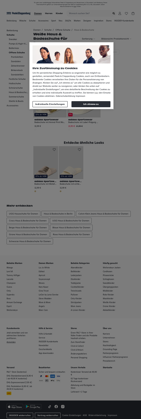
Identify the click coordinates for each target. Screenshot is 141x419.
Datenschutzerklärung (65, 96)
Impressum (80, 96)
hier (96, 93)
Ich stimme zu (91, 104)
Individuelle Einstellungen (50, 104)
